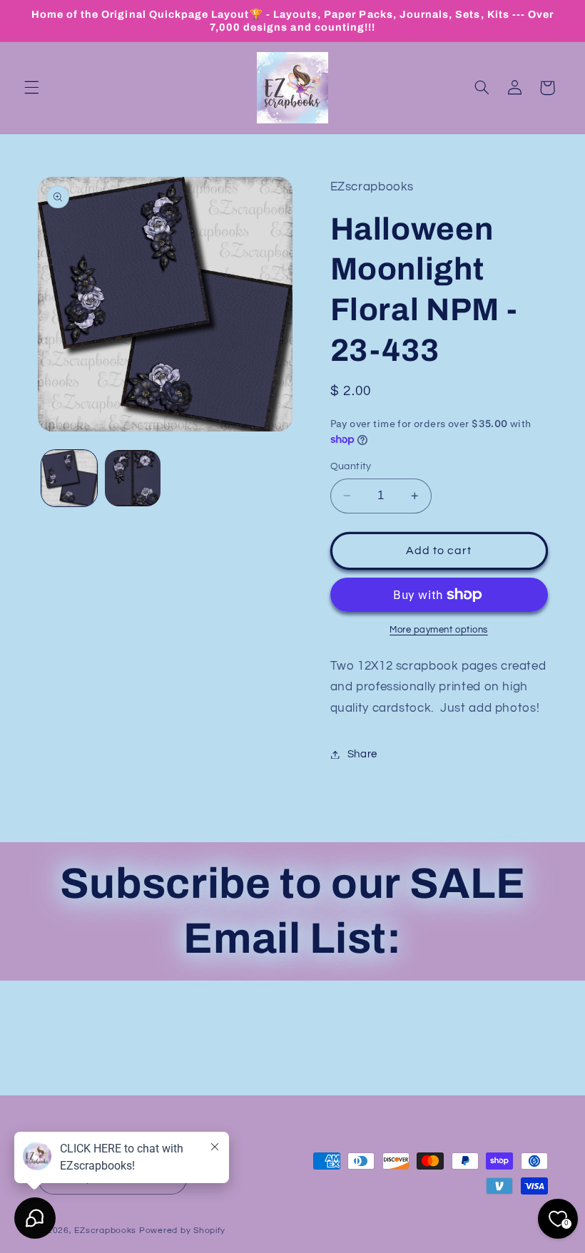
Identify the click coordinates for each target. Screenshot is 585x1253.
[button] (31, 87)
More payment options (439, 630)
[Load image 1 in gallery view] (69, 478)
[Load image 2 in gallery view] (133, 478)
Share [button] (362, 754)
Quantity (351, 466)
